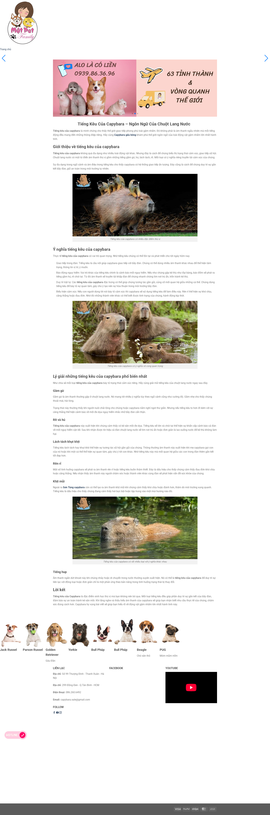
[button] (266, 58)
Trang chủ (5, 49)
